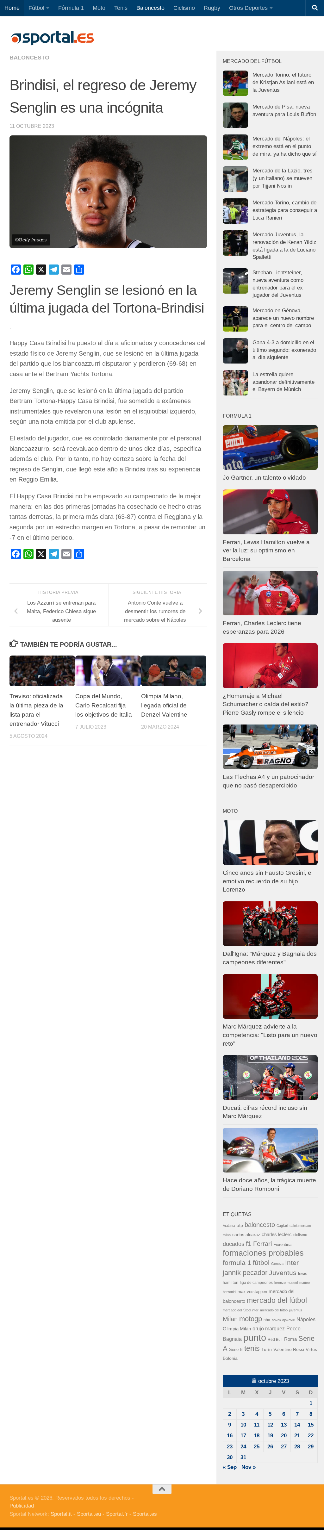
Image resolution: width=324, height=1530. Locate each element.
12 (270, 1425)
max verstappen (252, 1292)
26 (270, 1447)
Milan (230, 1318)
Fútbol (36, 8)
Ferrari (262, 1243)
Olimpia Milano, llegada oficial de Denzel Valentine (164, 705)
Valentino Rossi (288, 1349)
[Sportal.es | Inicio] (52, 37)
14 (297, 1425)
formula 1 (237, 1262)
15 (311, 1425)
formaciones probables (263, 1252)
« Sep (230, 1467)
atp (240, 1225)
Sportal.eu (89, 1514)
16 (230, 1436)
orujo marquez (268, 1328)
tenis (252, 1348)
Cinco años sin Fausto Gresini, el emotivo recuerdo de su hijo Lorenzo (268, 881)
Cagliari (282, 1226)
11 (256, 1425)
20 (284, 1436)
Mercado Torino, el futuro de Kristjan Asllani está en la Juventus (283, 82)
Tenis (121, 8)
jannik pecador (245, 1273)
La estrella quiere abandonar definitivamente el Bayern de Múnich (283, 381)
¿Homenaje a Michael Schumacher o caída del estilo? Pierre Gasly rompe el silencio (265, 704)
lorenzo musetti (286, 1282)
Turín (266, 1349)
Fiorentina (282, 1244)
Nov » (248, 1467)
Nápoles (305, 1319)
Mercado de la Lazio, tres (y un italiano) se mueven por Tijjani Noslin (282, 178)
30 (230, 1457)
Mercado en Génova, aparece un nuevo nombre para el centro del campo (283, 318)
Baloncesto (150, 8)
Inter (292, 1262)
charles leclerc (277, 1234)
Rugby (212, 8)
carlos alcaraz (246, 1234)
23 (230, 1447)
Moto (99, 8)
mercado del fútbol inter (241, 1310)
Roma (290, 1339)
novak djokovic (283, 1320)
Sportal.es (145, 1514)
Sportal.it (61, 1514)
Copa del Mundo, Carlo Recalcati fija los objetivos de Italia (103, 705)
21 (297, 1436)
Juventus (282, 1272)
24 (243, 1447)
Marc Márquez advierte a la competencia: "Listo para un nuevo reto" (270, 1035)
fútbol (261, 1262)
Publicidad (21, 1506)
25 (256, 1447)
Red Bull (275, 1339)
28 (297, 1447)
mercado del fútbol (277, 1300)
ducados (233, 1244)
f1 (249, 1243)
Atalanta (229, 1226)
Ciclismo (184, 8)
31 (243, 1457)
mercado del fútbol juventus (281, 1310)
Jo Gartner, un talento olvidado (264, 477)
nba (267, 1320)
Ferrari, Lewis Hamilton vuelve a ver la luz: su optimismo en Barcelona (266, 550)
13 (284, 1425)
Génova (277, 1264)
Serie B (236, 1349)
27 (284, 1447)
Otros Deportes (248, 8)
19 (270, 1436)
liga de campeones (256, 1282)
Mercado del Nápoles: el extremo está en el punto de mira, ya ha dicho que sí (284, 146)
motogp (250, 1319)
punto (254, 1337)
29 (311, 1447)
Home (12, 8)
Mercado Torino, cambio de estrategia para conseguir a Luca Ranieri (284, 210)
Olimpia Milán (237, 1328)
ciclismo (300, 1235)
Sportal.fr (117, 1514)
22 (311, 1436)
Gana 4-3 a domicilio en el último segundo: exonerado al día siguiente (284, 349)
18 (256, 1436)
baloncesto (29, 57)
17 (243, 1436)
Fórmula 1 (71, 8)
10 (243, 1425)
